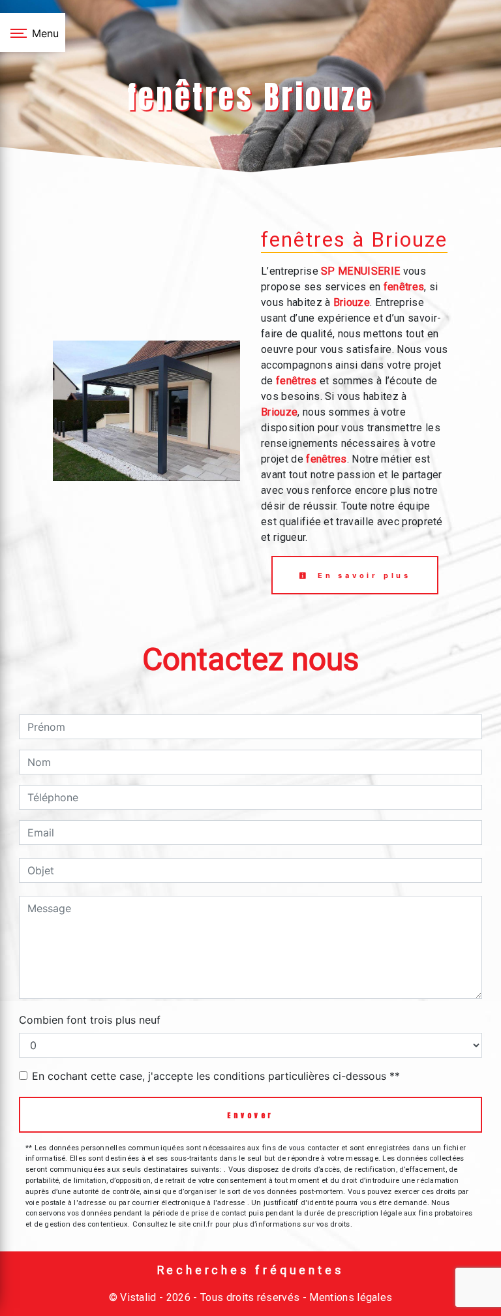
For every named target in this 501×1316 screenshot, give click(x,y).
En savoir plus (361, 575)
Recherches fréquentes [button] (250, 1270)
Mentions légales (349, 1297)
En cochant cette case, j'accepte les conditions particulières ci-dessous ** (216, 1075)
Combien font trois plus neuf (89, 1019)
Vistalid (138, 1297)
